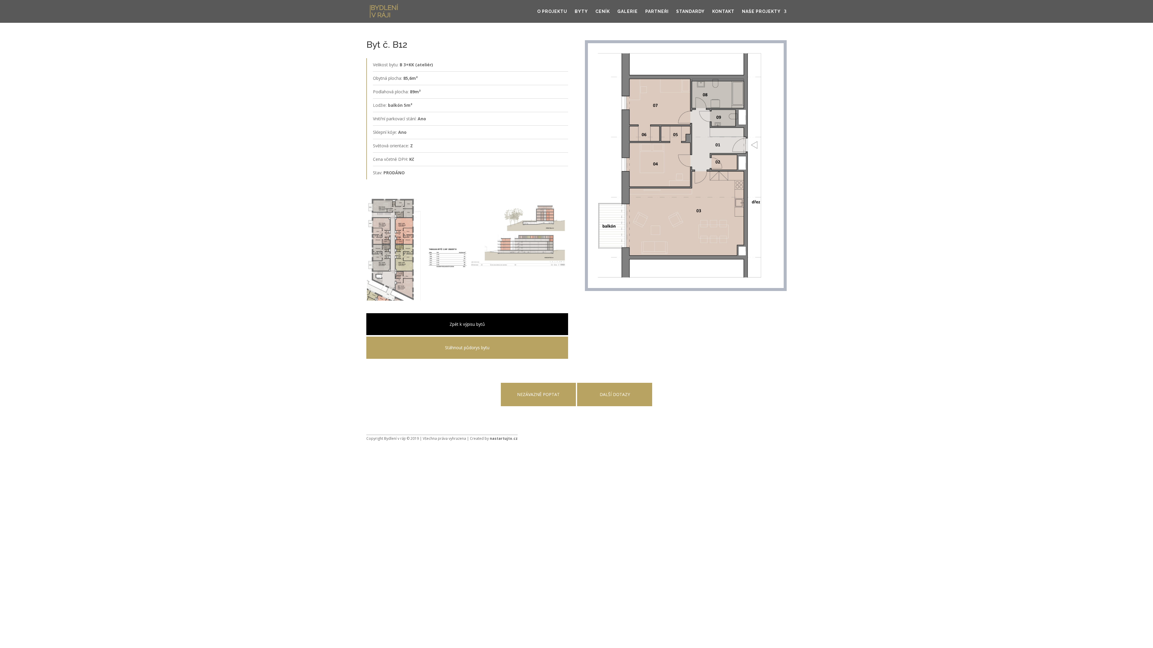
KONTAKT (723, 11)
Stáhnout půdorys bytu (467, 347)
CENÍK (602, 11)
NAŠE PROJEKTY (761, 11)
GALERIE (627, 11)
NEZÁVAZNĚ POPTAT (538, 394)
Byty (581, 11)
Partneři (657, 11)
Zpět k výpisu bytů (467, 324)
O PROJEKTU (552, 11)
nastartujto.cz (504, 438)
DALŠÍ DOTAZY (615, 394)
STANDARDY (690, 11)
